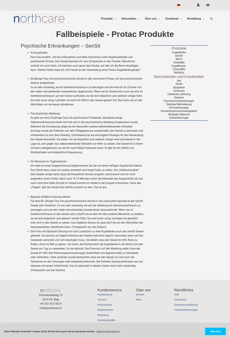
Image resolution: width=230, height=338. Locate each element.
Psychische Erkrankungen (179, 100)
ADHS (179, 84)
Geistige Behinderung (179, 104)
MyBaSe (179, 72)
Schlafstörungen (179, 117)
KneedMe (179, 62)
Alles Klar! (215, 331)
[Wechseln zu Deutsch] (178, 5)
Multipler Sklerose (179, 114)
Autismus (179, 90)
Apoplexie (179, 87)
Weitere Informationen (108, 331)
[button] (211, 19)
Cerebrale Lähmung (179, 94)
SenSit (179, 55)
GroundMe (179, 69)
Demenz (179, 97)
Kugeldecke (179, 52)
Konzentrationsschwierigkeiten (179, 111)
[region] (115, 330)
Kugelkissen (179, 65)
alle (179, 80)
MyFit (179, 59)
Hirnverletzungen (179, 107)
